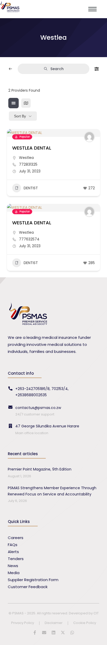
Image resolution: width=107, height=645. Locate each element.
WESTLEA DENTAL (31, 148)
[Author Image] (89, 136)
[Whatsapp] (72, 632)
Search (57, 68)
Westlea (26, 157)
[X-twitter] (63, 632)
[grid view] (13, 103)
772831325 (28, 164)
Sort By (20, 116)
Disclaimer (54, 623)
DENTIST (31, 188)
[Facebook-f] (35, 632)
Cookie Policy (84, 623)
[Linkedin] (53, 632)
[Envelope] (44, 632)
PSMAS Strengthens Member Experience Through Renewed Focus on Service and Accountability (52, 491)
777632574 (29, 239)
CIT (96, 613)
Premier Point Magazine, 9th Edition (39, 469)
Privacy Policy (22, 623)
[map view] (26, 103)
